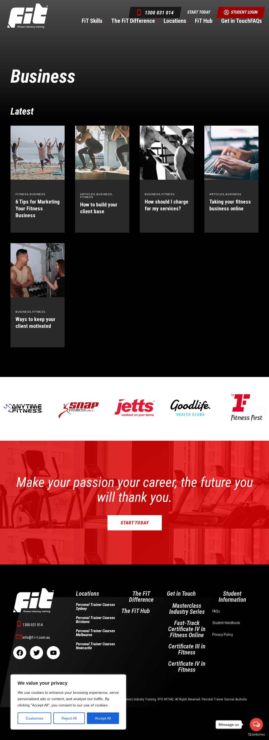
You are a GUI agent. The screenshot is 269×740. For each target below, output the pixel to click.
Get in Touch (235, 21)
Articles (87, 194)
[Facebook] (19, 652)
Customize (34, 718)
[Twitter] (36, 652)
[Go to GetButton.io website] (256, 734)
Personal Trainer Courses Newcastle (95, 646)
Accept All (103, 718)
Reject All (69, 718)
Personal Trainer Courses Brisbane (95, 619)
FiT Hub (204, 21)
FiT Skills (92, 21)
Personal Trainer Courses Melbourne (95, 633)
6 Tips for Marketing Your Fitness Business (37, 209)
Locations (175, 21)
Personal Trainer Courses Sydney (95, 606)
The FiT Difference (133, 21)
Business (37, 194)
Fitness (22, 194)
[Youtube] (53, 652)
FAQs (256, 21)
